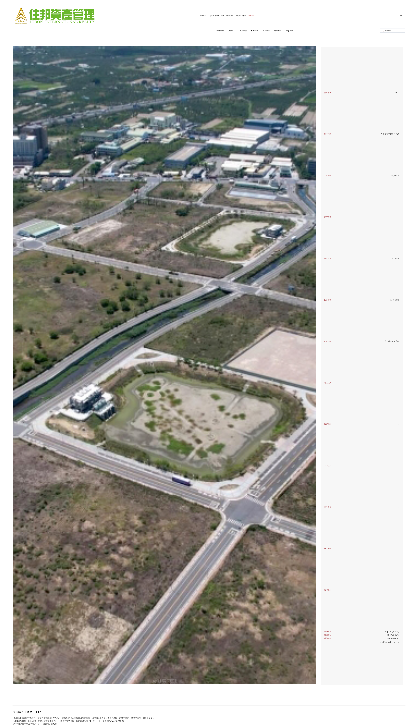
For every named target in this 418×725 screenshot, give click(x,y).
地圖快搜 (251, 15)
